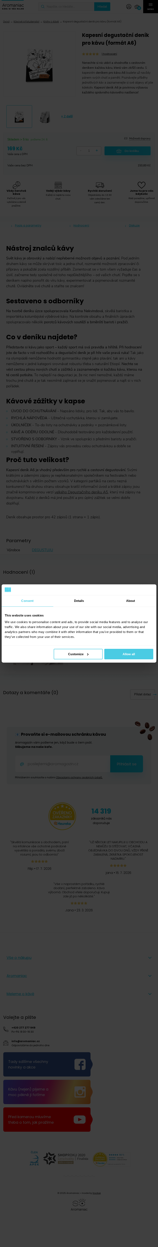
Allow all (129, 654)
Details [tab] (79, 600)
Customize (76, 654)
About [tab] (130, 600)
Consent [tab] (27, 600)
